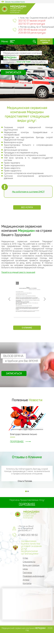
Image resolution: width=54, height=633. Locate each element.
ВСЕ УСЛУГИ (27, 207)
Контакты (27, 583)
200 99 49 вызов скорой (32, 29)
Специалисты (29, 561)
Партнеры (27, 572)
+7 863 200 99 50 (28, 535)
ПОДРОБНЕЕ (17, 441)
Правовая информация (33, 576)
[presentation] (9, 299)
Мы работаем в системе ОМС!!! (28, 191)
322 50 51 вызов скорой (31, 20)
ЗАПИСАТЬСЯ (17, 72)
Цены (25, 569)
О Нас (25, 558)
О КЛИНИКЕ (27, 328)
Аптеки (26, 580)
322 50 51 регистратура (31, 23)
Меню (4, 41)
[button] (2, 81)
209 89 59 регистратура (31, 32)
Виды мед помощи (31, 565)
